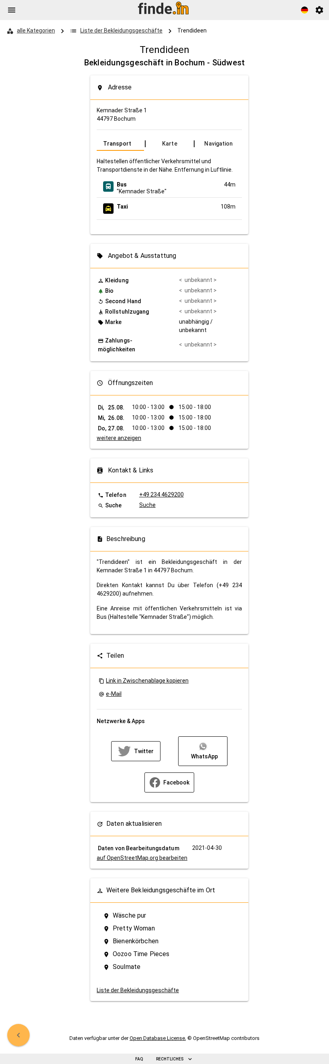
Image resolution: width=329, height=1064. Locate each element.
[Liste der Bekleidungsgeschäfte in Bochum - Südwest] (18, 1035)
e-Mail (114, 694)
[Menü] (11, 10)
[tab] (120, 143)
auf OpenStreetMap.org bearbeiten (142, 858)
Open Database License (157, 1038)
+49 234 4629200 (161, 494)
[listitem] (169, 186)
